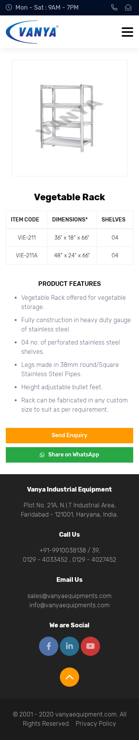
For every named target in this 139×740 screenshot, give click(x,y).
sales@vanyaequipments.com (69, 596)
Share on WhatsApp (73, 454)
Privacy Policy (96, 723)
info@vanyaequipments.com (69, 605)
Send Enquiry (69, 435)
